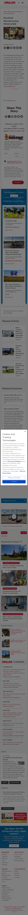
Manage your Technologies (14, 477)
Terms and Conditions (14, 461)
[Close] (25, 431)
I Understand (14, 481)
